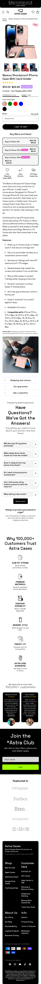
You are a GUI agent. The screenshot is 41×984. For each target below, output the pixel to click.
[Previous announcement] (4, 3)
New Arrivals (10, 867)
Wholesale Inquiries (25, 932)
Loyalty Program (12, 931)
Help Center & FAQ (27, 881)
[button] (8, 82)
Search (24, 917)
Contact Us (26, 871)
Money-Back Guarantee (26, 901)
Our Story (9, 917)
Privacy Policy (27, 921)
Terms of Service (28, 926)
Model (20, 114)
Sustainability (11, 926)
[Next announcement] (36, 3)
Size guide (34, 114)
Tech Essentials (11, 888)
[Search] (7, 12)
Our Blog (8, 921)
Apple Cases (10, 872)
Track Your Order (28, 907)
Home (4, 19)
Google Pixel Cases (10, 882)
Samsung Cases (11, 876)
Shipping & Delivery (25, 894)
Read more (21, 501)
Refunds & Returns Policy (27, 888)
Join (20, 767)
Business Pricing (12, 935)
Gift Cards (25, 876)
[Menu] (3, 12)
